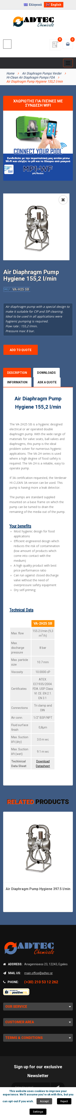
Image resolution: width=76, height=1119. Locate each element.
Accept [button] (44, 1101)
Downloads (46, 372)
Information (17, 382)
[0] (55, 46)
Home (10, 73)
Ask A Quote (47, 382)
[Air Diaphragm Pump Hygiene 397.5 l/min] (38, 847)
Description (17, 372)
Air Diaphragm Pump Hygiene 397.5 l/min (38, 889)
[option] (36, 226)
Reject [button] (64, 1101)
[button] (63, 200)
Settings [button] (38, 1111)
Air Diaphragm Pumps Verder (41, 73)
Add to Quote (20, 350)
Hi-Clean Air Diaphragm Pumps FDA (30, 77)
